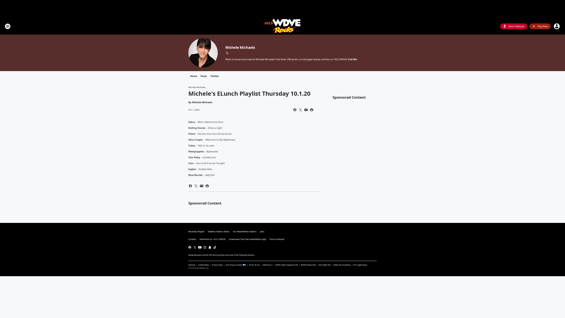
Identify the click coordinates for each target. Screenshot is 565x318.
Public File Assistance (342, 265)
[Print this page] (312, 110)
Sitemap (191, 265)
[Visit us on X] (227, 53)
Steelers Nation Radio (218, 231)
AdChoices (266, 265)
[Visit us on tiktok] (215, 247)
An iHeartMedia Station (244, 231)
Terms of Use (254, 265)
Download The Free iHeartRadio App (247, 239)
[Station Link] (282, 26)
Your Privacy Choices (234, 265)
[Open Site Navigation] (8, 26)
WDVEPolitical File (308, 265)
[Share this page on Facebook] (295, 110)
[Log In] (557, 26)
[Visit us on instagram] (205, 247)
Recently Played (196, 231)
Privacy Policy (217, 265)
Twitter (214, 76)
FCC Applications (360, 265)
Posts (204, 76)
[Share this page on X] (300, 110)
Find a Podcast (277, 239)
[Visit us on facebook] (190, 247)
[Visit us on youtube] (200, 247)
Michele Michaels (240, 47)
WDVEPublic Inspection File (287, 265)
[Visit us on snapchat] (210, 247)
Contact (192, 239)
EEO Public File (325, 265)
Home (193, 76)
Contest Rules (203, 265)
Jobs (262, 231)
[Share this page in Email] (306, 110)
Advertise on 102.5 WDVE (213, 239)
